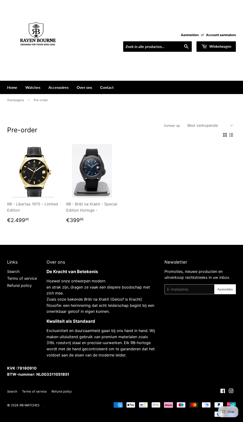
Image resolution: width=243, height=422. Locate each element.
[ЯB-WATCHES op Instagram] (231, 391)
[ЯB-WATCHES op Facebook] (222, 391)
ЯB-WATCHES (29, 405)
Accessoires (58, 87)
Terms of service (22, 278)
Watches (32, 87)
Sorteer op (172, 125)
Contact (107, 87)
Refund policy (19, 285)
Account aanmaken (221, 35)
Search (13, 271)
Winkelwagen (219, 46)
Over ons (84, 87)
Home (12, 87)
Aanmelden (190, 35)
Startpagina (15, 100)
